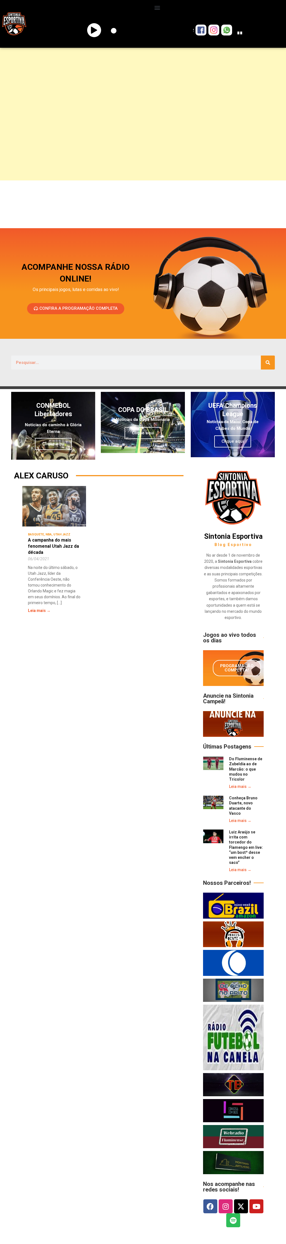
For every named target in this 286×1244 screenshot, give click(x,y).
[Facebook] (210, 1206)
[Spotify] (233, 1220)
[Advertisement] (143, 93)
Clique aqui (53, 443)
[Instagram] (226, 1206)
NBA (49, 534)
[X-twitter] (241, 1206)
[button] (157, 7)
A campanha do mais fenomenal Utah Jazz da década (53, 546)
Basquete (36, 534)
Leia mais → (39, 610)
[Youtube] (256, 1206)
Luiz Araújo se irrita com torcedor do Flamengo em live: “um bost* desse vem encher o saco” (246, 847)
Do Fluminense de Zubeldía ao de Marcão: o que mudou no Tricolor (245, 769)
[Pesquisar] (268, 363)
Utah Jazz (61, 534)
